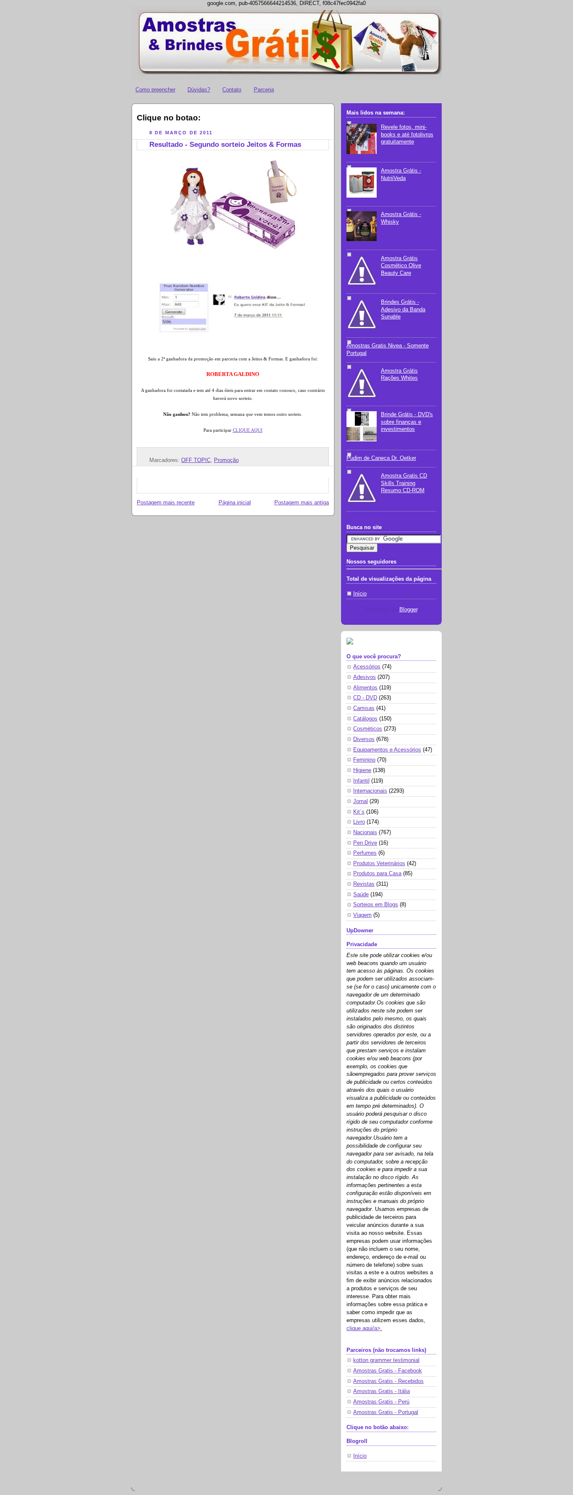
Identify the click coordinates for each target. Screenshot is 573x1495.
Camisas (364, 708)
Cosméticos (367, 729)
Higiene (362, 770)
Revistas (364, 884)
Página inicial (235, 503)
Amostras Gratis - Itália (381, 1391)
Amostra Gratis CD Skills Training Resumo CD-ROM (404, 483)
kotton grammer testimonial (386, 1360)
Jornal (360, 801)
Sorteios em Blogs (375, 905)
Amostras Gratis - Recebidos (388, 1381)
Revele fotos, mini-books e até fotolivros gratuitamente (407, 134)
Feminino (364, 760)
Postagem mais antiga (301, 503)
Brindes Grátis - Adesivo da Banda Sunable (403, 309)
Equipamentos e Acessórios (387, 750)
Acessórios (366, 667)
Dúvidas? (199, 89)
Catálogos (365, 719)
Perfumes (365, 853)
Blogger (408, 610)
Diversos (364, 739)
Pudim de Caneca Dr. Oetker (381, 458)
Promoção (226, 460)
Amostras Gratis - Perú (381, 1402)
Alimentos (365, 688)
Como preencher (155, 89)
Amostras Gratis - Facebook (387, 1371)
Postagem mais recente (166, 503)
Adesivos (364, 677)
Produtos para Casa (377, 874)
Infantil (361, 781)
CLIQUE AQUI (248, 430)
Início (360, 594)
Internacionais (370, 791)
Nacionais (365, 832)
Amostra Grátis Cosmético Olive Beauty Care (401, 266)
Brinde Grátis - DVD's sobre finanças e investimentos (407, 422)
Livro (359, 822)
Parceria (264, 89)
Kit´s (359, 812)
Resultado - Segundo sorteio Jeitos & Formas (225, 145)
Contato (231, 89)
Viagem (362, 915)
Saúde (361, 895)
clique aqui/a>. (364, 1328)
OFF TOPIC (196, 460)
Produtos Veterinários (379, 863)
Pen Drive (365, 843)
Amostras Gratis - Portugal (385, 1412)
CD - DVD (365, 698)
